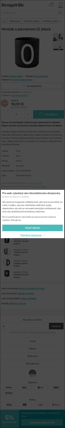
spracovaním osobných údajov (42, 332)
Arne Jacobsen (41, 76)
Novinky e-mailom (32, 319)
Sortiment (33, 356)
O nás (33, 341)
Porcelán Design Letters (21, 79)
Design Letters (26, 293)
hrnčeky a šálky (17, 303)
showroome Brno (20, 95)
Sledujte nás (32, 363)
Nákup (32, 348)
